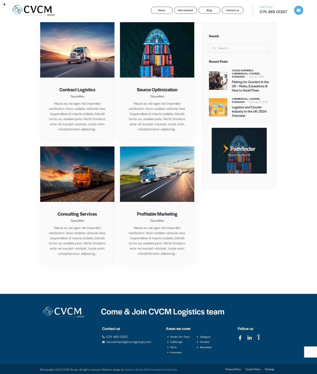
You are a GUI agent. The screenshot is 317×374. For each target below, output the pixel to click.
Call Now (266, 6)
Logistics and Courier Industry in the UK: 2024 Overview (249, 111)
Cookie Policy (252, 369)
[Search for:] (239, 48)
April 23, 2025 (256, 76)
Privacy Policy (233, 369)
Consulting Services (77, 214)
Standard (238, 76)
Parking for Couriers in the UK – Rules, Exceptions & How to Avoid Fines (250, 86)
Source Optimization (157, 89)
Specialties (77, 96)
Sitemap (269, 369)
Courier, (254, 73)
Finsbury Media (134, 369)
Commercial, (240, 73)
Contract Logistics (77, 89)
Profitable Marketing (157, 214)
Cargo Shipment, (242, 70)
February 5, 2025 (258, 102)
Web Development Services (160, 369)
